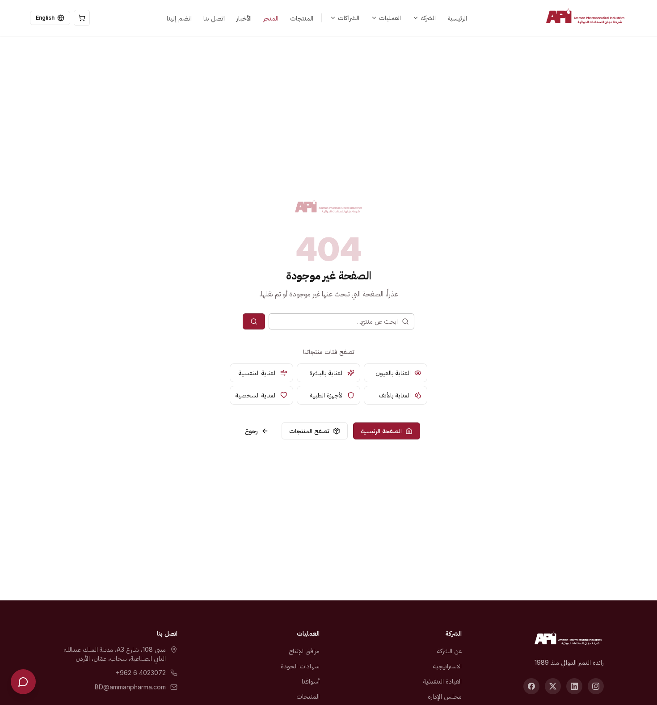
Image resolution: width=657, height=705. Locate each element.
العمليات (390, 17)
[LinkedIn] (574, 686)
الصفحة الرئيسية (381, 431)
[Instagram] (596, 686)
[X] (553, 686)
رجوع (251, 431)
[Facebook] (531, 686)
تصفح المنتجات (309, 431)
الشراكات (348, 17)
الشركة (428, 17)
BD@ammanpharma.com (130, 687)
